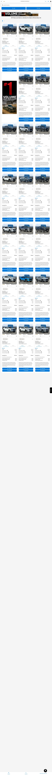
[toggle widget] (45, 770)
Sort (14, 8)
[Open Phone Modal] (45, 1)
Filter (39, 8)
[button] (16, 36)
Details (13, 45)
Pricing (6, 45)
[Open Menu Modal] (1, 1)
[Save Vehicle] (16, 39)
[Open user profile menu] (50, 1)
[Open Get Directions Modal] (48, 1)
